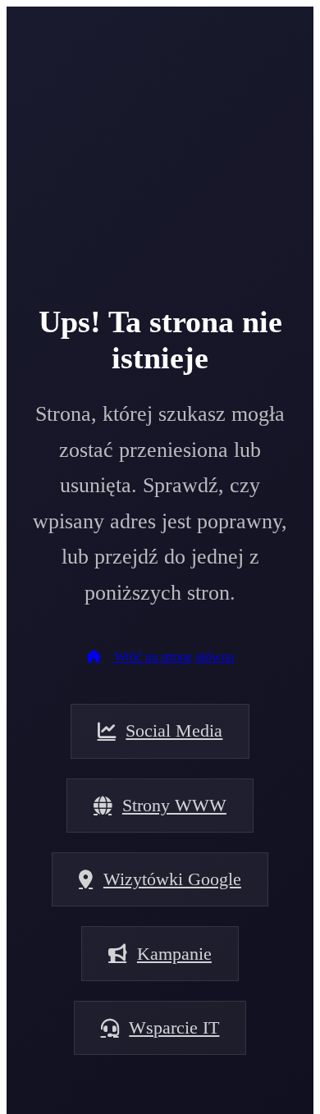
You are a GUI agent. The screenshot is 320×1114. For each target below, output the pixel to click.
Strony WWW (174, 805)
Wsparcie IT (174, 1027)
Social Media (174, 730)
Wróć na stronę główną (172, 657)
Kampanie (174, 953)
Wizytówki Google (172, 879)
